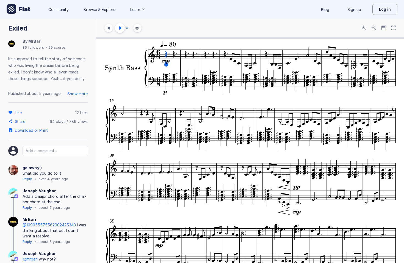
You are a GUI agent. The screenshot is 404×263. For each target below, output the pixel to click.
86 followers (33, 47)
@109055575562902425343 (49, 225)
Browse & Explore (99, 9)
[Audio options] (127, 28)
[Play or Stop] (120, 28)
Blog (325, 9)
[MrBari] (11, 44)
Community (58, 9)
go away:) (32, 167)
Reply (27, 179)
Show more (77, 93)
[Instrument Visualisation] (137, 28)
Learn (135, 9)
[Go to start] (108, 28)
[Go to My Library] (19, 9)
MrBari (34, 41)
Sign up (354, 9)
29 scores (57, 47)
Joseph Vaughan (40, 190)
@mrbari (30, 259)
